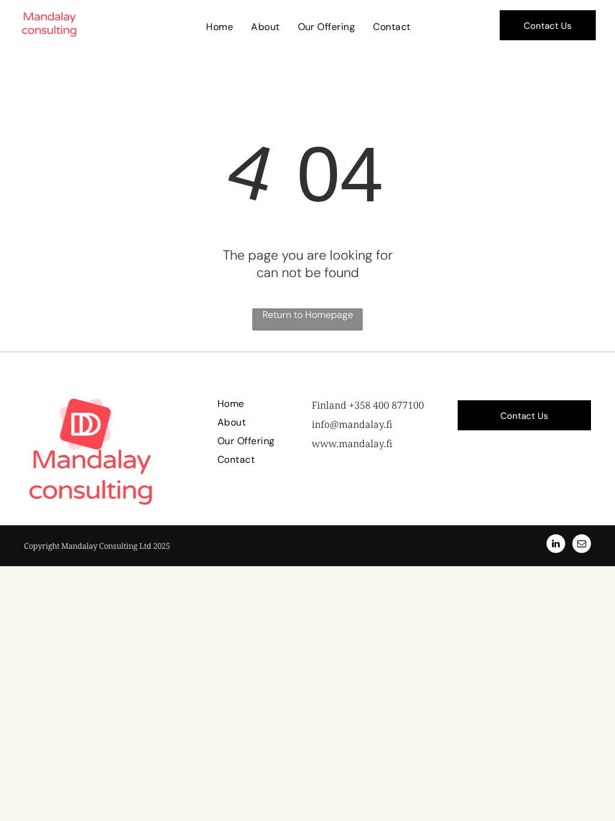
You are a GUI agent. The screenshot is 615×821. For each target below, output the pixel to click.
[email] (581, 545)
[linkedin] (556, 545)
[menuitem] (219, 26)
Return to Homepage (307, 314)
